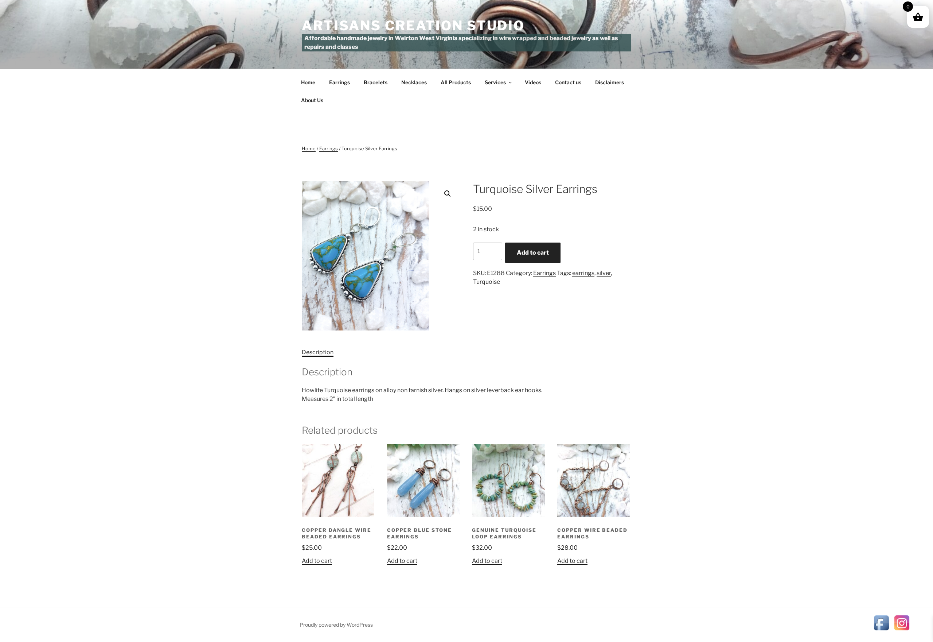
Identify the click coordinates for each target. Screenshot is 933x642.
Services (495, 82)
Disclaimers (609, 82)
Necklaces (414, 82)
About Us (312, 100)
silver (604, 273)
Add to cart (533, 252)
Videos (533, 82)
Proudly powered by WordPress (336, 625)
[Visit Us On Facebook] (881, 630)
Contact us (568, 82)
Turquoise (486, 281)
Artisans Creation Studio (413, 26)
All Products (456, 82)
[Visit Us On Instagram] (901, 630)
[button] (447, 193)
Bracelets (375, 82)
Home (308, 82)
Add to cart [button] (317, 560)
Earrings (339, 82)
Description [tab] (317, 352)
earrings (583, 273)
